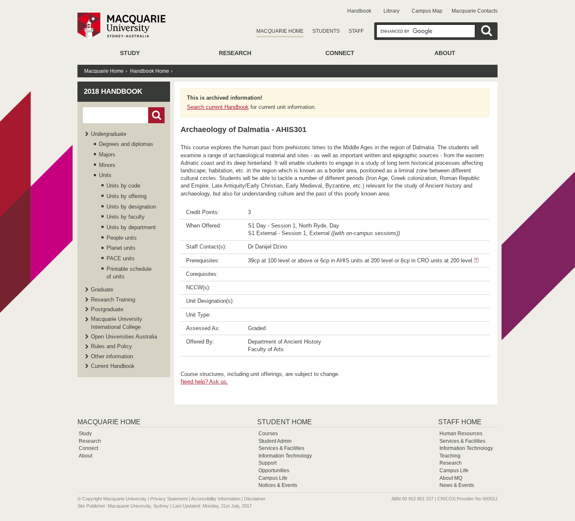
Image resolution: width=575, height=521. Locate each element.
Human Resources (460, 433)
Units (105, 175)
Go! (156, 115)
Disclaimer (255, 498)
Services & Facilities (281, 448)
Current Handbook (113, 366)
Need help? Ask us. (204, 381)
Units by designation (131, 207)
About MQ (450, 478)
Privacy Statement (169, 498)
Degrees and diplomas (126, 144)
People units (121, 238)
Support (267, 463)
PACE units (120, 258)
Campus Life (273, 478)
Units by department (131, 227)
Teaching (450, 456)
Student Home (284, 422)
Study (130, 53)
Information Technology (285, 456)
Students (326, 31)
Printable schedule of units (129, 273)
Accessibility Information (215, 498)
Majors (107, 154)
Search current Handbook (218, 107)
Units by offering (126, 196)
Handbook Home (149, 71)
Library (391, 10)
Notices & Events (277, 485)
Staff (356, 31)
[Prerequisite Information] (476, 260)
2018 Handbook (113, 91)
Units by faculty (125, 217)
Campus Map (427, 10)
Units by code (123, 185)
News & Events (456, 485)
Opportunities (273, 470)
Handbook (359, 10)
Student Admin (275, 441)
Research (235, 53)
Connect (339, 53)
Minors (107, 165)
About (444, 53)
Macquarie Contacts (475, 10)
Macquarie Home (279, 31)
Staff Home (460, 422)
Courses (268, 433)
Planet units (121, 248)
